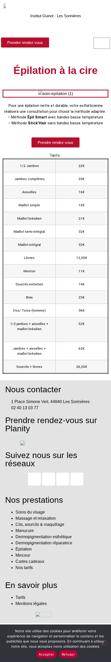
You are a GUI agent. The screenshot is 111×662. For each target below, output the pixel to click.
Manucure (24, 530)
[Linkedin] (76, 479)
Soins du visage (30, 512)
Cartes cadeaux (29, 561)
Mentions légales (31, 603)
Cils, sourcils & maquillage (39, 524)
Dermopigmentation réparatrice (43, 543)
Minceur (22, 555)
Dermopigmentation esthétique (43, 537)
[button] (55, 25)
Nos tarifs (24, 567)
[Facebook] (62, 479)
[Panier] (101, 43)
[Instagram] (34, 479)
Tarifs (20, 597)
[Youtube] (48, 479)
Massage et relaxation (35, 518)
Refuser (68, 654)
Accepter (46, 654)
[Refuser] (102, 643)
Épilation (23, 549)
